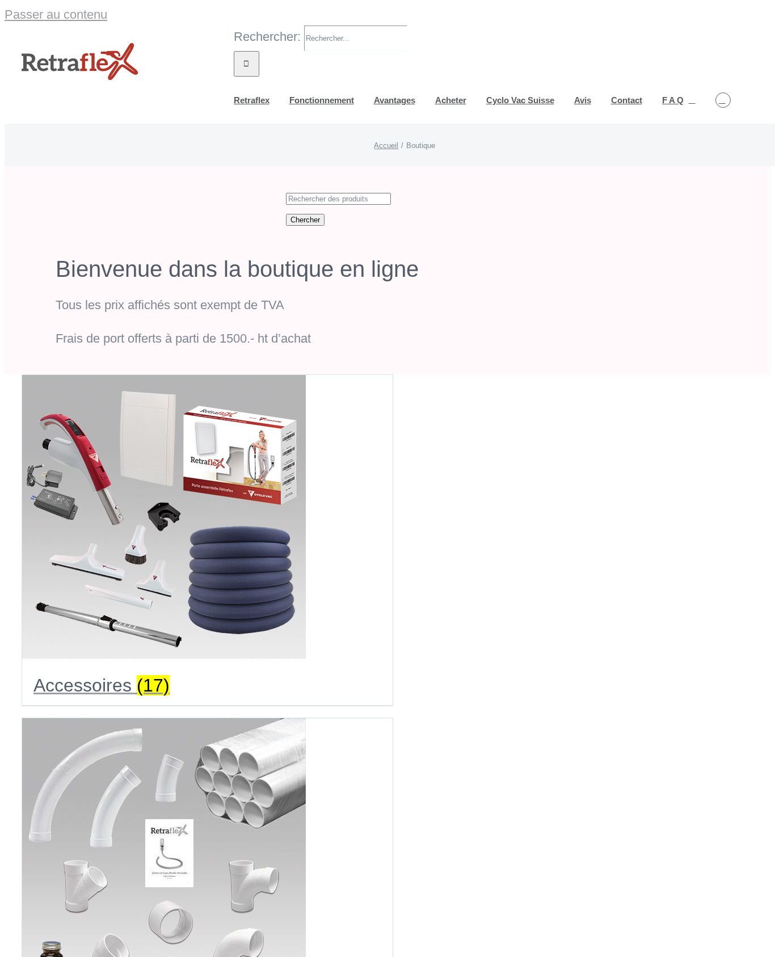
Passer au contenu (56, 14)
